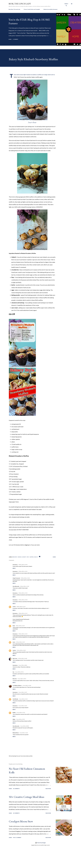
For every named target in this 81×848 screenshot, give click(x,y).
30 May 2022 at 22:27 (20, 625)
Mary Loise (15, 658)
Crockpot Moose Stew (21, 821)
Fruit (28, 556)
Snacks (36, 556)
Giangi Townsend (16, 578)
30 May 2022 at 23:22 (23, 633)
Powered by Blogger (41, 842)
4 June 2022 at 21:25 (21, 712)
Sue (13, 671)
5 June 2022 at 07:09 (20, 719)
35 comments (16, 788)
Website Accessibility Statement (50, 9)
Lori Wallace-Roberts (17, 685)
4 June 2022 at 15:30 (23, 699)
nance (14, 642)
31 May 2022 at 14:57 (20, 642)
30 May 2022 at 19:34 (23, 593)
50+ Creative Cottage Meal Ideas (26, 797)
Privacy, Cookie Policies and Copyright (32, 9)
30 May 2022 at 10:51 (23, 571)
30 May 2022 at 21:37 (23, 613)
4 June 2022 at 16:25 (23, 705)
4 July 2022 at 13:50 (24, 732)
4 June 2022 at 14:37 (23, 692)
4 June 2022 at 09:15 (19, 671)
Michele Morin (16, 732)
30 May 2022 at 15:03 (24, 586)
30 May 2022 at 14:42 (25, 578)
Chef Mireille (15, 699)
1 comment (15, 39)
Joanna (14, 606)
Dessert (24, 556)
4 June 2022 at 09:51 (22, 678)
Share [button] (10, 39)
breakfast (15, 556)
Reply (14, 568)
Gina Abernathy (16, 586)
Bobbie (14, 712)
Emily (14, 625)
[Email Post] (39, 556)
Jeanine (14, 650)
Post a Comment (17, 837)
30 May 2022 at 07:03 (23, 564)
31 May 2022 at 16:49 (21, 650)
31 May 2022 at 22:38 (22, 658)
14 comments (16, 813)
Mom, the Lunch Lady (20, 3)
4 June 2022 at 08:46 (23, 665)
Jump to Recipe (32, 122)
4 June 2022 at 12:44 (27, 685)
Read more (48, 788)
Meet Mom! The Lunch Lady (14, 9)
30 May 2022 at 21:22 (21, 606)
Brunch (20, 556)
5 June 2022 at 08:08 (24, 726)
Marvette (15, 678)
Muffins (32, 556)
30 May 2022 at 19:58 (23, 599)
